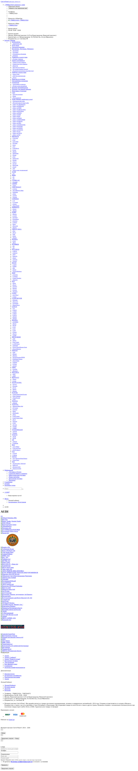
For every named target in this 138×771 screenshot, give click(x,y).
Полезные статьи (10, 485)
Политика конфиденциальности (15, 667)
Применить (5, 765)
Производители (10, 674)
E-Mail (3, 747)
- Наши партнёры (13, 477)
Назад (3, 733)
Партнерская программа (12, 677)
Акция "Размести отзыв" (12, 659)
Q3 (2, 516)
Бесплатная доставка (11, 661)
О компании (8, 482)
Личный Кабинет (10, 685)
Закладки (7, 688)
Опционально (5, 754)
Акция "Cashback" (10, 657)
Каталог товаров (10, 40)
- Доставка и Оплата (14, 472)
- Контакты (11, 480)
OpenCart (11, 719)
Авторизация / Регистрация (17, 502)
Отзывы (7, 483)
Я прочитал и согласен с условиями (25, 761)
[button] (7, 492)
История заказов (10, 687)
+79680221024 (23, 20)
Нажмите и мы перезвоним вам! (18, 8)
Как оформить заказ (11, 664)
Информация (9, 470)
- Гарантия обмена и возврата (17, 473)
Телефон (3, 750)
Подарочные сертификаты (13, 675)
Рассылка (8, 690)
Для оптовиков (9, 662)
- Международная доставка (17, 475)
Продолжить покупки (7, 738)
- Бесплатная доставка (15, 478)
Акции (7, 655)
